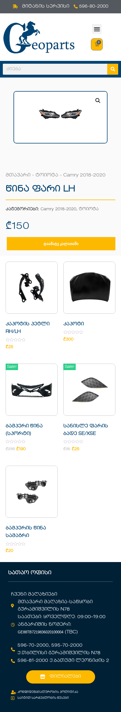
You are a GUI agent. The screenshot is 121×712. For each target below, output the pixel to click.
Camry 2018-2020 (84, 175)
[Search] (112, 69)
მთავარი (18, 175)
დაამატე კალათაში (61, 243)
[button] (97, 29)
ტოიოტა (46, 175)
